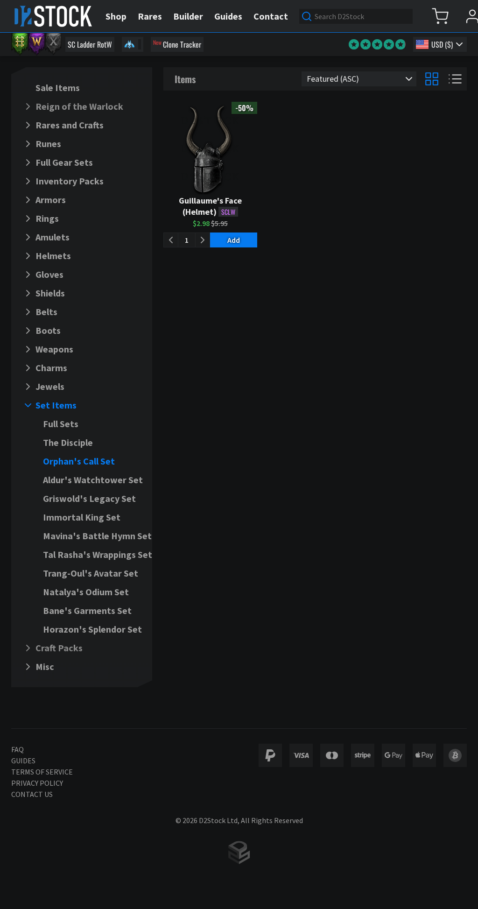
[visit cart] (440, 16)
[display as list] (455, 79)
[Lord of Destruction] (53, 44)
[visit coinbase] (455, 755)
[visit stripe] (362, 755)
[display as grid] (431, 79)
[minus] (170, 240)
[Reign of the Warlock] (36, 44)
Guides (23, 760)
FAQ (17, 749)
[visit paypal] (270, 755)
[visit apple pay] (424, 755)
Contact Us (32, 794)
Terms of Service (42, 771)
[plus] (202, 240)
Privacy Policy (37, 783)
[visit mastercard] (332, 755)
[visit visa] (301, 755)
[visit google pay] (393, 755)
